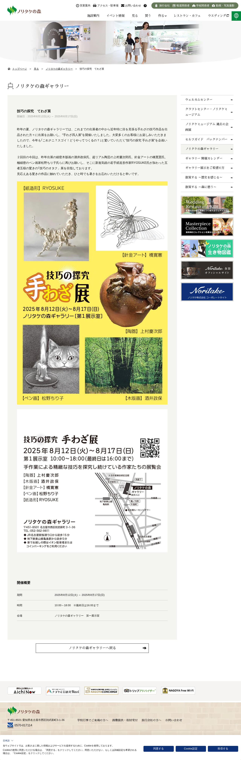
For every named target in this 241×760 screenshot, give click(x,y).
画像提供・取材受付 (125, 720)
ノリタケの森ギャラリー (59, 68)
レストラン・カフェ (187, 15)
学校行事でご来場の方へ (92, 720)
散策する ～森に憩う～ (200, 187)
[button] (8, 741)
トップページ (19, 68)
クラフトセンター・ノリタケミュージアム (206, 112)
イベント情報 (115, 15)
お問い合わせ (173, 720)
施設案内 (93, 15)
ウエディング (217, 15)
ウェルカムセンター (198, 99)
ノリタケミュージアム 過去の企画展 (206, 127)
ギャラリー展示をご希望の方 (204, 167)
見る (135, 15)
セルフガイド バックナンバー (206, 139)
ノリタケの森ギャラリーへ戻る (92, 648)
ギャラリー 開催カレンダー (203, 158)
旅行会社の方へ (151, 720)
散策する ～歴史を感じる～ (203, 177)
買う (148, 15)
